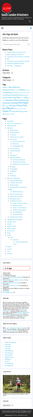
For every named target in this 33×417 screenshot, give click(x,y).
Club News (8, 344)
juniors (26, 95)
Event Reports (9, 353)
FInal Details (6, 95)
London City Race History (20, 203)
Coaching (12, 135)
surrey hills (15, 111)
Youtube (18, 328)
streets (24, 316)
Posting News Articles (19, 162)
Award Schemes (14, 132)
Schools (9, 224)
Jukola (22, 95)
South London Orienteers (14, 15)
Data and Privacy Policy (8, 412)
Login (29, 412)
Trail (8, 251)
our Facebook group (12, 331)
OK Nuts (12, 105)
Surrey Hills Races (18, 214)
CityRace (21, 89)
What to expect (11, 228)
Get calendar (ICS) (8, 292)
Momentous (24, 415)
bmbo (7, 87)
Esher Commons (23, 92)
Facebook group (14, 148)
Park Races (13, 175)
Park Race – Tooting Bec (14, 66)
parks (16, 316)
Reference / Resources (13, 178)
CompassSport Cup (9, 92)
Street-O (6, 111)
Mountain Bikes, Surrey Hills (11, 283)
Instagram (13, 328)
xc (13, 113)
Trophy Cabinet (11, 226)
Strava (4, 329)
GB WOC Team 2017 (16, 183)
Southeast (22, 108)
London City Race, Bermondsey (12, 277)
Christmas (16, 90)
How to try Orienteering (14, 123)
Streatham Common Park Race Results (18, 61)
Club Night (8, 346)
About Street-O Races (16, 180)
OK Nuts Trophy (17, 205)
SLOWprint (8, 359)
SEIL (15, 108)
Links (11, 173)
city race (27, 90)
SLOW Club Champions (19, 210)
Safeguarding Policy (21, 412)
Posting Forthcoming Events (21, 164)
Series (11, 237)
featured (28, 92)
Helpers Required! (15, 151)
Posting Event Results (19, 160)
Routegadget (13, 169)
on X (7, 328)
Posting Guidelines (15, 157)
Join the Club (11, 231)
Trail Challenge (9, 363)
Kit (11, 153)
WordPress (15, 415)
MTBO (20, 102)
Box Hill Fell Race (18, 212)
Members (10, 128)
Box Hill (12, 87)
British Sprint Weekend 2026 (15, 63)
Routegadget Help (18, 146)
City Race (15, 240)
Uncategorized (9, 365)
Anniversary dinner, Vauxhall (11, 285)
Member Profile (11, 126)
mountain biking (9, 102)
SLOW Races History (16, 201)
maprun (22, 97)
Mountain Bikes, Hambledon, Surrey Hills (14, 280)
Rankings (12, 167)
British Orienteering (23, 312)
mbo (26, 97)
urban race (5, 114)
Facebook (24, 328)
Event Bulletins (9, 351)
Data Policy (10, 121)
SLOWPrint (13, 171)
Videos (10, 114)
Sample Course (11, 222)
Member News (9, 357)
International (8, 355)
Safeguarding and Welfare (14, 219)
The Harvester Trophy (16, 217)
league (4, 97)
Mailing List (13, 155)
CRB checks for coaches (16, 137)
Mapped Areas (14, 185)
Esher (17, 92)
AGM (4, 87)
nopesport (7, 105)
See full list (6, 291)
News (8, 233)
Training (21, 111)
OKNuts (19, 105)
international (15, 95)
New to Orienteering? (16, 194)
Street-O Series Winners (20, 207)
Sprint (25, 108)
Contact (9, 249)
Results (10, 108)
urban (26, 111)
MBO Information (18, 192)
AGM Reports (14, 130)
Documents (13, 139)
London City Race (13, 97)
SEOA (18, 108)
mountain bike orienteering (16, 100)
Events (9, 235)
